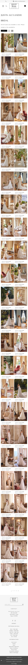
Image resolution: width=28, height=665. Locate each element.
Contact (14, 643)
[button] (4, 31)
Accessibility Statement (14, 651)
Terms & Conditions (14, 648)
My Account (14, 642)
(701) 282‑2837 (14, 612)
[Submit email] (22, 604)
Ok (4, 660)
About (14, 645)
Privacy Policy (14, 649)
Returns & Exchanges (14, 652)
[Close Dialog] (1, 660)
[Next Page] (18, 591)
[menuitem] (5, 1)
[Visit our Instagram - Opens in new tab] (15, 620)
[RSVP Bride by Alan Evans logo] (14, 6)
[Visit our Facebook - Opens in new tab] (12, 620)
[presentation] (7, 42)
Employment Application (14, 646)
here (16, 663)
